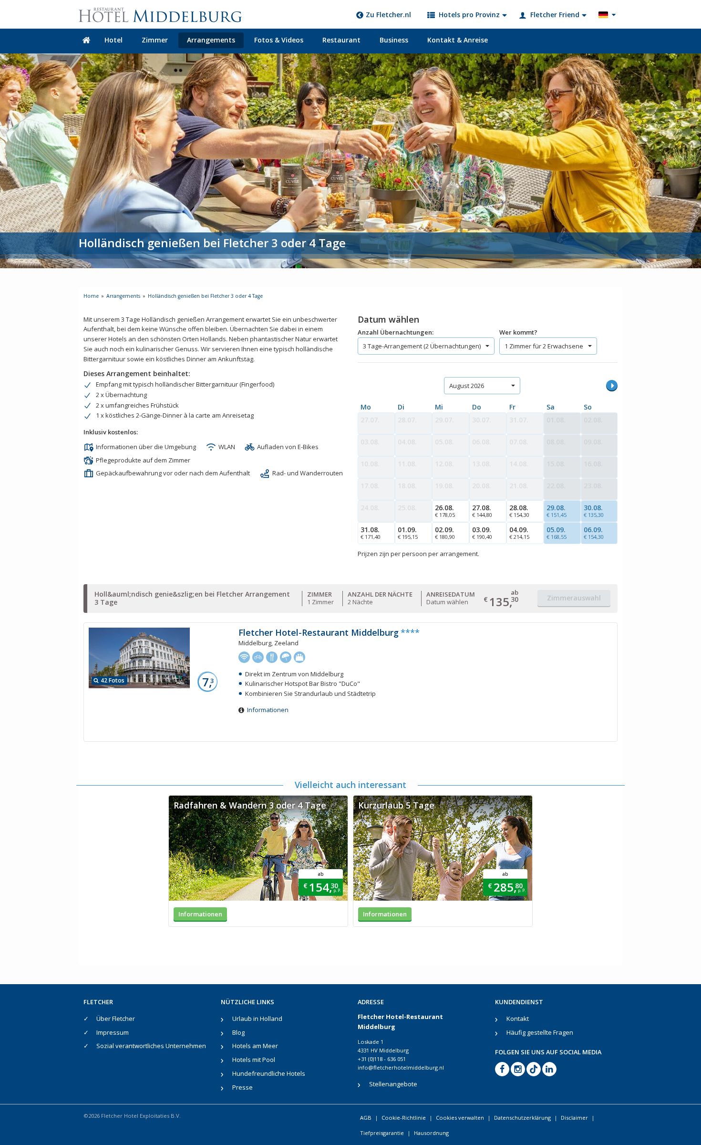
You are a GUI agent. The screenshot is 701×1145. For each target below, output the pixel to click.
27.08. (482, 510)
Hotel (113, 39)
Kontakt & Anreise (457, 39)
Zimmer (155, 39)
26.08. (445, 510)
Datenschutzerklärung (522, 1117)
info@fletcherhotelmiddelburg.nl (401, 1067)
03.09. (482, 532)
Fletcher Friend (554, 14)
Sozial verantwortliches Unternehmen (151, 1045)
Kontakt (517, 1018)
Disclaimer (574, 1117)
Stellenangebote (393, 1084)
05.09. (556, 532)
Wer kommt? (518, 332)
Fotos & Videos (278, 39)
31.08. (371, 532)
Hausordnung (431, 1132)
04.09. (519, 532)
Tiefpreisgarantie (382, 1132)
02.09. (445, 532)
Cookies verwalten (460, 1117)
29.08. (556, 510)
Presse (242, 1087)
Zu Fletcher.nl (388, 14)
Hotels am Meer (255, 1045)
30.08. (594, 510)
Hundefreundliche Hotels (268, 1073)
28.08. (519, 510)
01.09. (408, 532)
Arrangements (211, 39)
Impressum (112, 1032)
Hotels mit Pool (253, 1059)
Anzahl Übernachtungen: (395, 332)
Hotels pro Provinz (469, 14)
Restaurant (341, 39)
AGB (365, 1117)
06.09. (594, 532)
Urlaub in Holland (257, 1018)
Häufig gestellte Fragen (539, 1032)
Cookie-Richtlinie (403, 1117)
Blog (238, 1032)
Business (394, 39)
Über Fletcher (115, 1018)
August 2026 (466, 385)
